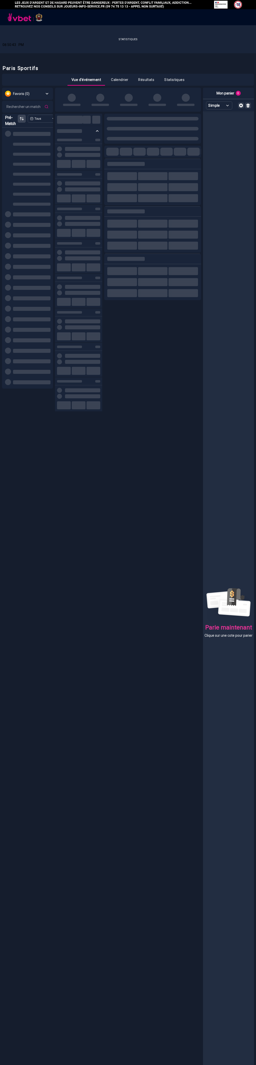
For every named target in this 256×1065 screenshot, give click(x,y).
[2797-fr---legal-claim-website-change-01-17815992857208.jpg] (128, 4)
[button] (86, 80)
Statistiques (128, 39)
